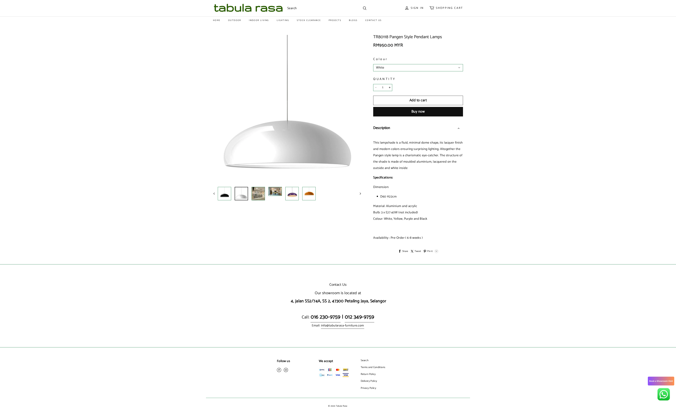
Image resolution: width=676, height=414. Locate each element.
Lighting (283, 20)
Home (216, 20)
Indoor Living (259, 20)
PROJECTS (335, 20)
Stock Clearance (309, 20)
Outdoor (234, 20)
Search (364, 360)
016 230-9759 (325, 317)
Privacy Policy (368, 388)
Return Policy (368, 374)
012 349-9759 (359, 317)
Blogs (353, 20)
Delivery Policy (369, 381)
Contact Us (373, 20)
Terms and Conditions (373, 367)
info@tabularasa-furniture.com (342, 325)
